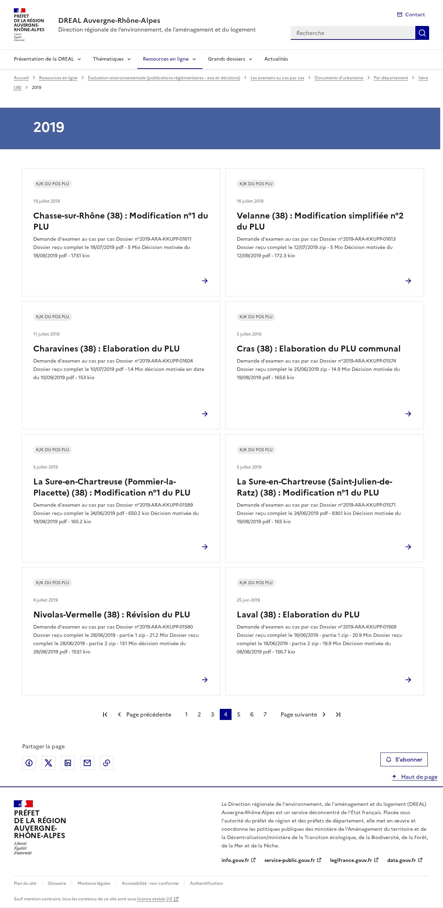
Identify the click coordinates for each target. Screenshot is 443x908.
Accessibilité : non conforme (150, 883)
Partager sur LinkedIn (68, 763)
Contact (415, 14)
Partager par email (87, 763)
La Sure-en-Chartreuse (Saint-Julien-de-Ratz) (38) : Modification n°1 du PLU (314, 487)
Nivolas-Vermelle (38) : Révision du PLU (111, 614)
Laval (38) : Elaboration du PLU (298, 614)
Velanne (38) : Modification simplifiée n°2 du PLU (320, 221)
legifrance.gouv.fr (351, 860)
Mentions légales (94, 883)
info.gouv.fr (235, 860)
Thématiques (108, 59)
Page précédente (148, 714)
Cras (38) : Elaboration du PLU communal (319, 348)
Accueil (21, 78)
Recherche (422, 33)
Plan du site (25, 883)
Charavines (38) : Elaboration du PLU (106, 348)
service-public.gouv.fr (289, 860)
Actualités (276, 59)
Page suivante (299, 714)
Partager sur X (48, 763)
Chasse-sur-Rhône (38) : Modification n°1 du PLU (120, 221)
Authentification (206, 883)
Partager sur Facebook (29, 763)
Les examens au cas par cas (277, 78)
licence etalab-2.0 (154, 899)
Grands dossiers (226, 59)
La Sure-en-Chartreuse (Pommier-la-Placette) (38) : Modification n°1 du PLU (112, 487)
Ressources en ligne (166, 59)
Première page (105, 714)
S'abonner (408, 759)
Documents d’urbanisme (339, 78)
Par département (391, 78)
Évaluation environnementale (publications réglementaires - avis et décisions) (164, 78)
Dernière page (338, 714)
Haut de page (418, 777)
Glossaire (57, 883)
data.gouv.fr (401, 860)
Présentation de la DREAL (44, 59)
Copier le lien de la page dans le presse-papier (107, 763)
